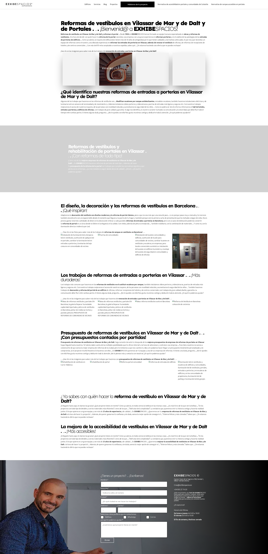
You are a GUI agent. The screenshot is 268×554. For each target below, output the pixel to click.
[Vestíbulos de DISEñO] (79, 69)
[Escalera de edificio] (115, 69)
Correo (153, 517)
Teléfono (107, 517)
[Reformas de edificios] (152, 69)
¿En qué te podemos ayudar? (112, 520)
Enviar (107, 540)
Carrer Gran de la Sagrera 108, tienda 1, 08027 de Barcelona (188, 480)
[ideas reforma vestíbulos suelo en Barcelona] (152, 313)
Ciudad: (104, 497)
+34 (175, 489)
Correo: (121, 505)
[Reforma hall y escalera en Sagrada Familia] (134, 375)
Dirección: (105, 488)
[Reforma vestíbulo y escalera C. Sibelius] (75, 375)
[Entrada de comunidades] (163, 375)
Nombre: (104, 480)
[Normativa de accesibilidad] (189, 69)
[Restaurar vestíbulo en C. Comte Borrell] (192, 375)
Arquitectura (178, 496)
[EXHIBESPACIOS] (19, 4)
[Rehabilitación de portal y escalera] (104, 375)
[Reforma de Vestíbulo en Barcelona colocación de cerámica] (189, 313)
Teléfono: (104, 505)
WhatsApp (131, 517)
